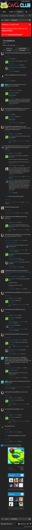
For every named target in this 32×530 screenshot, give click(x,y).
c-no (11, 367)
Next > (19, 445)
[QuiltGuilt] (16, 485)
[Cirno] (16, 504)
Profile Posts (9, 48)
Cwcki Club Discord (15, 34)
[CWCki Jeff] (16, 480)
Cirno (6, 276)
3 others (21, 367)
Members (19, 11)
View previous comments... (11, 242)
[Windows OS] (21, 485)
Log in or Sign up (25, 1)
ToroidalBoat (8, 58)
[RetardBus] (16, 499)
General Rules (7, 30)
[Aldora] (11, 480)
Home (4, 11)
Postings (9, 50)
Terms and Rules (28, 526)
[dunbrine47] (11, 485)
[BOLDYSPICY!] (11, 504)
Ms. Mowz (7, 90)
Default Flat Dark (7, 524)
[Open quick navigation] (29, 20)
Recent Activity (22, 48)
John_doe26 (20, 377)
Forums (11, 11)
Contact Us (23, 524)
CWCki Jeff (7, 153)
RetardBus (7, 133)
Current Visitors (5, 15)
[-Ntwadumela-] (21, 504)
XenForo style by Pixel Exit (20, 528)
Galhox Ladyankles (10, 75)
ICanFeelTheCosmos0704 (12, 53)
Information (22, 50)
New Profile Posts (20, 15)
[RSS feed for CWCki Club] (30, 524)
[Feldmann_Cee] (21, 499)
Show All (21, 489)
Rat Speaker (8, 426)
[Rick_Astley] (21, 480)
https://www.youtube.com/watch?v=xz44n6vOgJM (17, 272)
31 (22, 475)
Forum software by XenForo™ (7, 528)
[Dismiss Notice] (29, 24)
